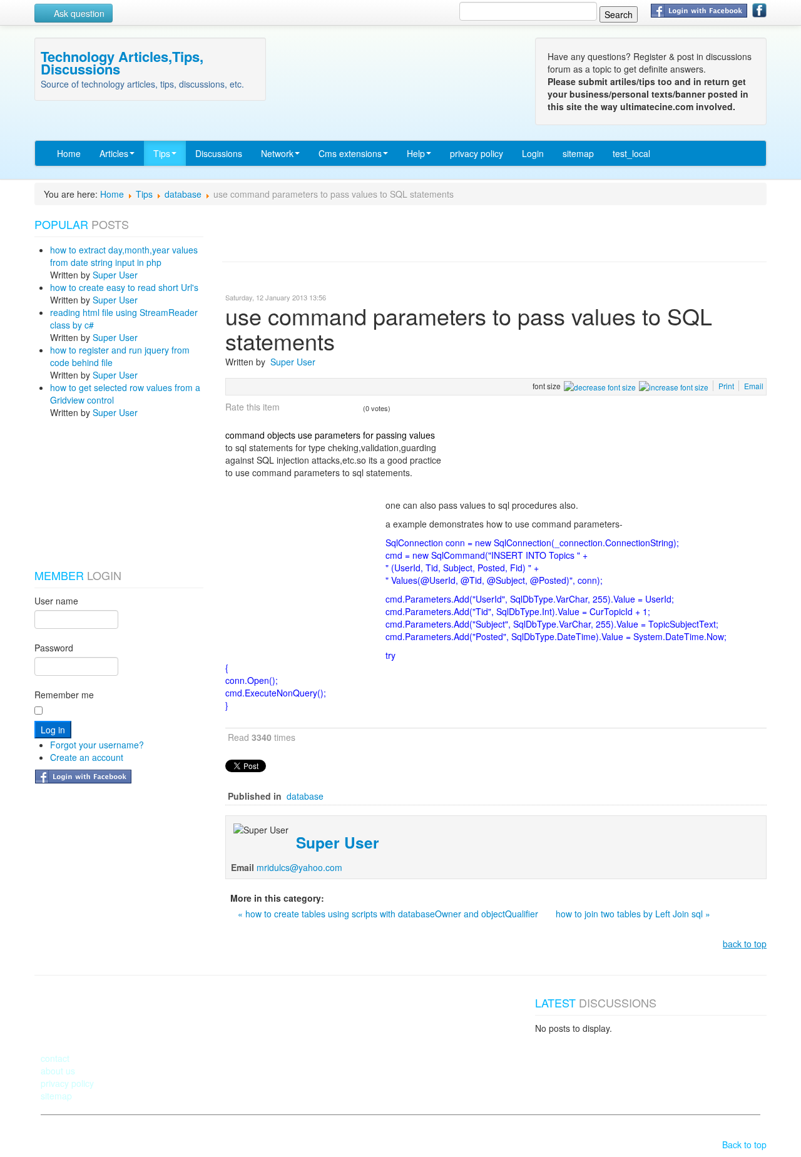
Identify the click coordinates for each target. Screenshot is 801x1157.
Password (53, 647)
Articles (113, 153)
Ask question (78, 13)
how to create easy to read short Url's (124, 287)
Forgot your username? (97, 744)
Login (533, 153)
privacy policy (476, 153)
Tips (161, 153)
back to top (745, 943)
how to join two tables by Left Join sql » (633, 913)
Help (416, 153)
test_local (631, 153)
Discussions (218, 153)
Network (277, 153)
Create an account (86, 757)
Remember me (64, 694)
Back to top (744, 1144)
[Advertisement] (97, 493)
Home (69, 153)
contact (55, 1058)
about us (58, 1070)
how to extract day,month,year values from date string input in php (124, 255)
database (183, 194)
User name (56, 600)
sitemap (578, 153)
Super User (115, 274)
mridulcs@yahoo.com (299, 867)
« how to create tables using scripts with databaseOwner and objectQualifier (389, 913)
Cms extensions (350, 153)
